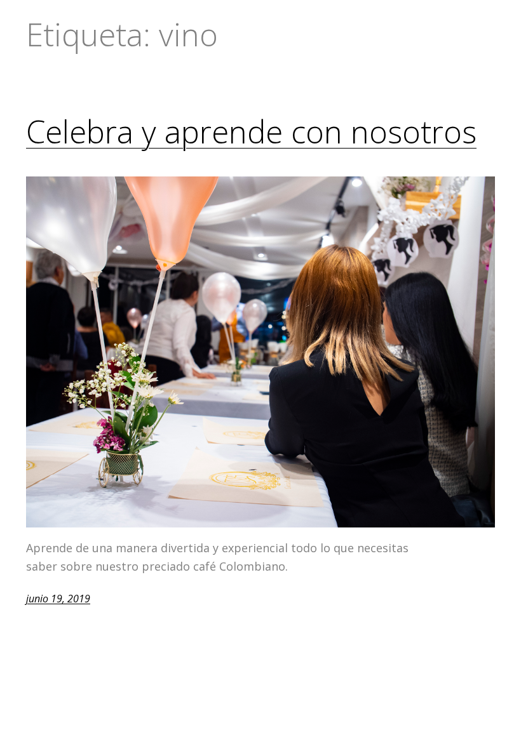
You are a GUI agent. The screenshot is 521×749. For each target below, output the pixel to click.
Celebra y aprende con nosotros (251, 132)
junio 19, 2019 (58, 599)
